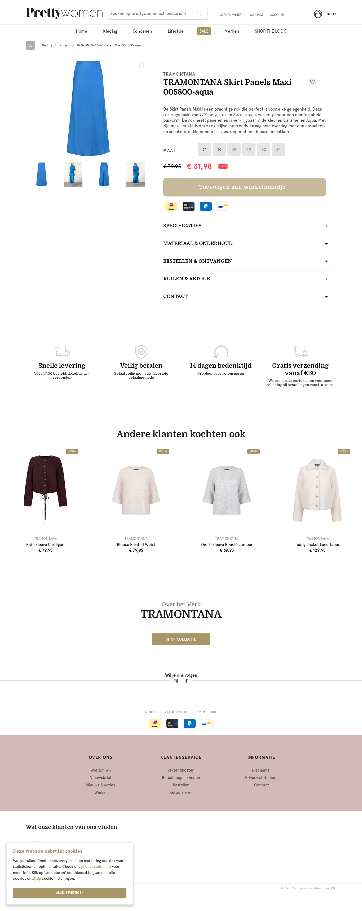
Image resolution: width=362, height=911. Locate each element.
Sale (204, 31)
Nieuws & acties (100, 785)
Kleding (110, 31)
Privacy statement (261, 777)
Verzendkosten (181, 770)
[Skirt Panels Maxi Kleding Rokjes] (88, 108)
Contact (256, 15)
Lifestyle (176, 31)
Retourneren (181, 792)
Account (277, 15)
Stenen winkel (231, 15)
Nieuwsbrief (100, 777)
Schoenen (142, 31)
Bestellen (181, 785)
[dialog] (69, 873)
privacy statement (96, 866)
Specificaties (182, 225)
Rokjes (64, 45)
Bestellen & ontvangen (197, 261)
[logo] (64, 14)
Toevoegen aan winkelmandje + (244, 187)
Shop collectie (181, 639)
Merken (231, 31)
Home (81, 31)
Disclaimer (261, 770)
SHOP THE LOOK (270, 31)
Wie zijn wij (100, 770)
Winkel (100, 792)
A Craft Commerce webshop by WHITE (308, 888)
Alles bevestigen (69, 893)
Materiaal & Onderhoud (198, 243)
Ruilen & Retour (186, 278)
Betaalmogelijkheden (181, 777)
